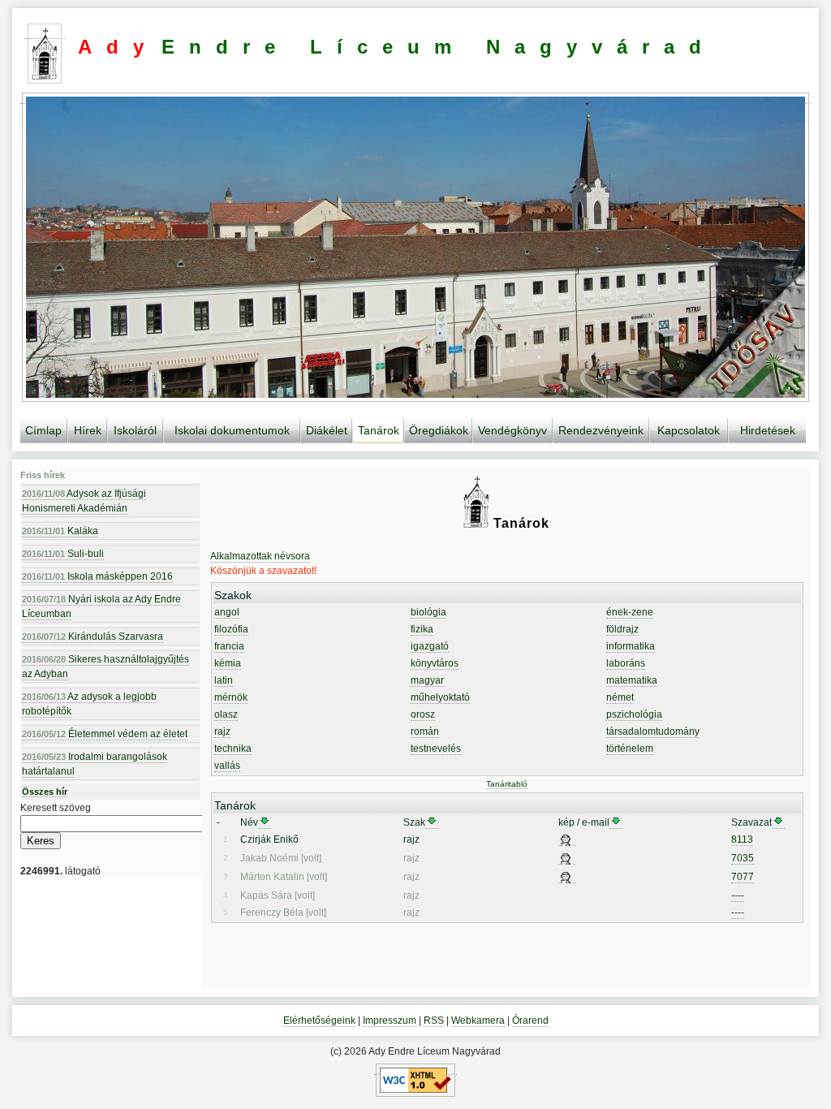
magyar (427, 680)
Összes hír (44, 791)
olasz (226, 714)
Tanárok (378, 430)
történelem (629, 748)
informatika (630, 646)
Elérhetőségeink (319, 1020)
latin (223, 680)
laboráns (625, 663)
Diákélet (326, 430)
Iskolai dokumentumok (232, 430)
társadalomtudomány (653, 731)
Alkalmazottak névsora (260, 556)
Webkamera (478, 1020)
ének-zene (629, 612)
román (425, 731)
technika (233, 748)
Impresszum (389, 1020)
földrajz (622, 629)
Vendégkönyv (512, 430)
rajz (222, 731)
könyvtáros (435, 663)
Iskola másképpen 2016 (97, 576)
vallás (227, 765)
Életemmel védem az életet (104, 734)
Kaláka (60, 531)
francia (229, 646)
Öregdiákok (438, 430)
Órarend (530, 1020)
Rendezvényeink (601, 430)
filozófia (231, 629)
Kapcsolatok (688, 430)
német (620, 697)
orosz (423, 714)
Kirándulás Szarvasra (92, 636)
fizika (422, 629)
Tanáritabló (506, 783)
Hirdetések (767, 430)
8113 (742, 839)
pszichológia (634, 714)
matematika (631, 680)
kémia (227, 663)
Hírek (87, 430)
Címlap (43, 430)
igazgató (430, 646)
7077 (742, 876)
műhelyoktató (440, 697)
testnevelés (436, 748)
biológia (428, 612)
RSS (434, 1020)
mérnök (231, 697)
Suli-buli (63, 553)
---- (737, 895)
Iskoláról (135, 430)
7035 (742, 858)
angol (226, 612)
